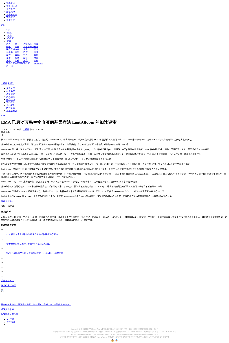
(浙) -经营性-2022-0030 (128, 329)
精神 (8, 55)
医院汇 (18, 55)
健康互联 (19, 63)
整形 (8, 58)
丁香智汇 (10, 17)
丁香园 (4, 83)
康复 (36, 49)
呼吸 (8, 46)
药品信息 (10, 97)
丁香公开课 (28, 46)
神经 (8, 30)
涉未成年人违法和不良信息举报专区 (121, 337)
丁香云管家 (11, 14)
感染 (36, 44)
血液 (17, 49)
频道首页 (10, 88)
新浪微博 (10, 12)
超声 (25, 49)
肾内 (17, 44)
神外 (25, 55)
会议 (36, 60)
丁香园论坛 (11, 6)
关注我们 (10, 322)
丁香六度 (10, 63)
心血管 (10, 38)
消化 (17, 46)
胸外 (8, 44)
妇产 (25, 60)
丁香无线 (10, 3)
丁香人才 (10, 20)
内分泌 (9, 66)
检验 (36, 46)
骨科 (9, 33)
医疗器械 (10, 49)
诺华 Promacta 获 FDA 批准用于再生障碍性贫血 (28, 244)
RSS (3, 115)
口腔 (25, 52)
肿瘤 (9, 35)
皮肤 (36, 52)
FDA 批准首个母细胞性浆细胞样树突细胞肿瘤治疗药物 (32, 234)
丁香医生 (10, 9)
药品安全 (10, 102)
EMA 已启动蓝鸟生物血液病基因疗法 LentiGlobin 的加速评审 (34, 253)
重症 (17, 52)
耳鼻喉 (9, 52)
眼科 (36, 55)
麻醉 (36, 58)
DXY (88, 329)
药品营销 (10, 99)
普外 (17, 58)
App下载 (10, 319)
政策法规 (10, 94)
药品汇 (26, 63)
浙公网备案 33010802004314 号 (147, 329)
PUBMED (38, 63)
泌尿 (8, 60)
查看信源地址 (7, 201)
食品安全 (10, 105)
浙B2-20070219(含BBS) (111, 329)
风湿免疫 (27, 44)
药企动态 (10, 91)
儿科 (17, 60)
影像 (25, 58)
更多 (9, 41)
